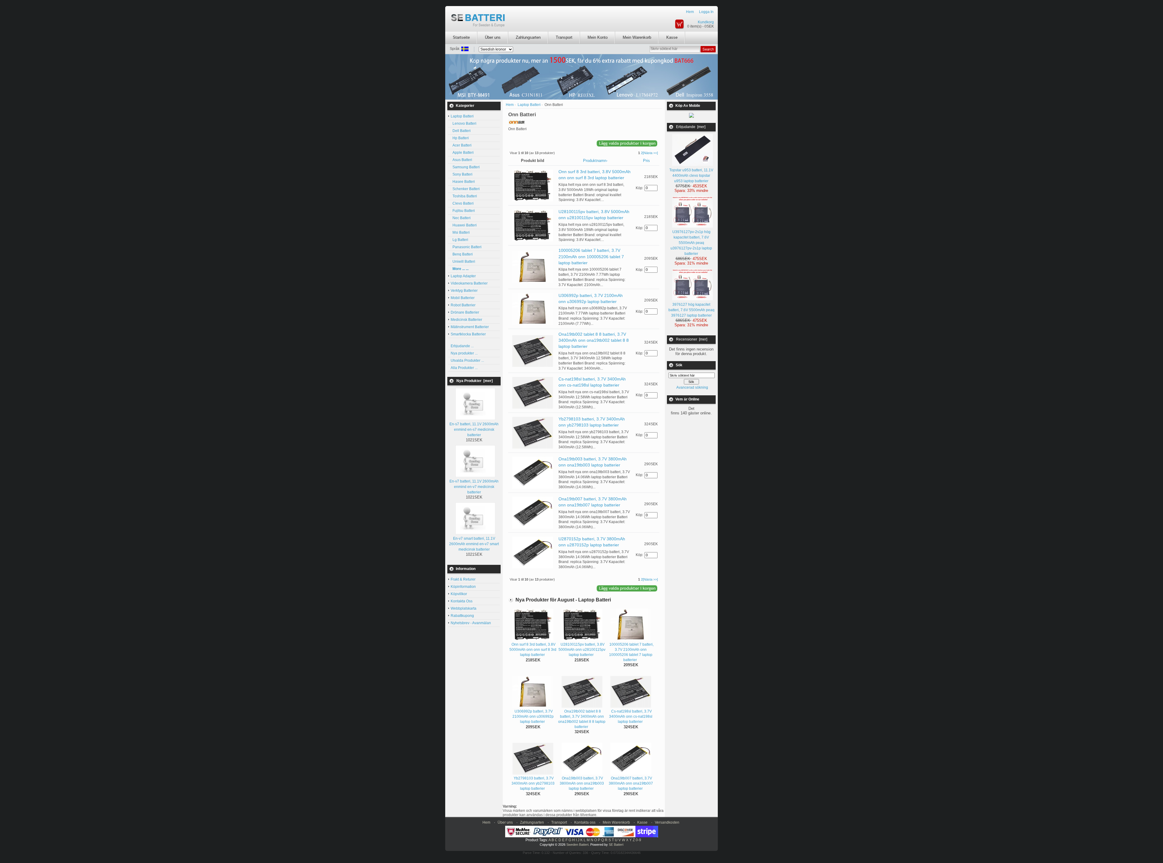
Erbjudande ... (462, 346)
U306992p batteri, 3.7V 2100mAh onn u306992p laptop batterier (533, 716)
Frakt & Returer (463, 579)
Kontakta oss (584, 822)
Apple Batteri (462, 152)
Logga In (706, 12)
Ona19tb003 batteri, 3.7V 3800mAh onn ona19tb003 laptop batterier (582, 783)
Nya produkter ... (464, 353)
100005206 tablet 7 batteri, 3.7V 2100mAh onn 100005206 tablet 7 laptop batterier (591, 256)
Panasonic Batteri (466, 247)
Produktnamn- (595, 160)
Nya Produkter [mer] (474, 381)
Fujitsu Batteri (463, 211)
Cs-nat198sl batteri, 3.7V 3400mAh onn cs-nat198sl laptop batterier (630, 716)
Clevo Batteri (462, 203)
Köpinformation (463, 587)
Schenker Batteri (465, 189)
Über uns (493, 37)
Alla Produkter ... (464, 368)
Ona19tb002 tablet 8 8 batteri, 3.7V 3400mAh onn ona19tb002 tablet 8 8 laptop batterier (593, 340)
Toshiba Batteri (464, 196)
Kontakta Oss (461, 601)
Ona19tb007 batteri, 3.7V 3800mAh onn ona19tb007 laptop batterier (631, 783)
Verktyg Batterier (464, 290)
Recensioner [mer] (691, 339)
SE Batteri (616, 844)
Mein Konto (598, 37)
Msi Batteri (460, 232)
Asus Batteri (461, 160)
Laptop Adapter (463, 276)
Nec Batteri (461, 218)
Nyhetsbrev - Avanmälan (471, 623)
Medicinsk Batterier (466, 320)
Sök (679, 365)
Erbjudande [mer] (690, 127)
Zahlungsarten (528, 37)
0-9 (638, 840)
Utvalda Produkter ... (467, 360)
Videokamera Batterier (469, 283)
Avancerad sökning (692, 387)
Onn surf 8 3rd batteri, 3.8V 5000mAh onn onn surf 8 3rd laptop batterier (532, 649)
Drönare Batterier (465, 312)
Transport (564, 37)
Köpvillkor (459, 594)
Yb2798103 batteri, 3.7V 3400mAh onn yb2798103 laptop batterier (533, 783)
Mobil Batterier (463, 298)
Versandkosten (667, 822)
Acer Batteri (461, 145)
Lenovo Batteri (463, 123)
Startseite (461, 37)
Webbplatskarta (463, 608)
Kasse (672, 37)
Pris (646, 160)
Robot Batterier (463, 305)
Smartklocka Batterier (468, 334)
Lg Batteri (459, 240)
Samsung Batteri (465, 167)
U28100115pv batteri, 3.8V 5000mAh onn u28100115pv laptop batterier (581, 649)
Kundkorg (706, 22)
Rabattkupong (462, 616)
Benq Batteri (462, 254)
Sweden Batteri (577, 844)
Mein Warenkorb (637, 37)
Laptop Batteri (529, 105)
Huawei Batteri (464, 225)
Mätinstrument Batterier (470, 327)
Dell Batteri (461, 131)
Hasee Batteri (463, 182)
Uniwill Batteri (463, 261)
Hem (690, 12)
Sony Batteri (461, 174)
